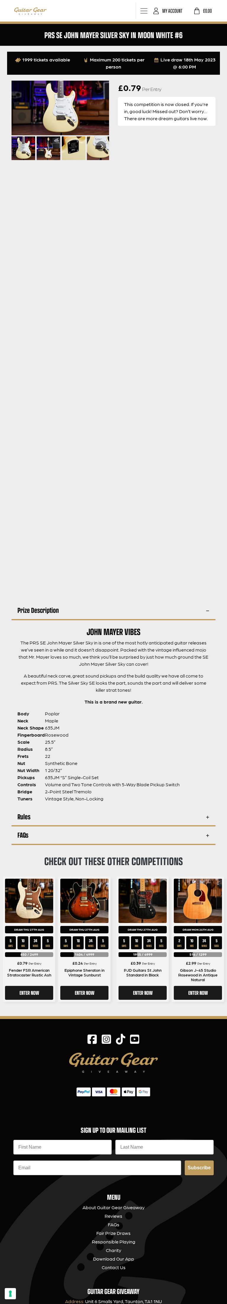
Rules (23, 816)
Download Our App (113, 1258)
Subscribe (199, 1167)
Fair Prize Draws (113, 1233)
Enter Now (29, 993)
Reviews (113, 1216)
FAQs (22, 835)
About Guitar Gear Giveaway (113, 1207)
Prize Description (38, 610)
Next (101, 146)
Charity (113, 1250)
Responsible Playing (113, 1241)
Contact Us (114, 1267)
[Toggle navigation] (144, 10)
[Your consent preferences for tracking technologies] (10, 1293)
